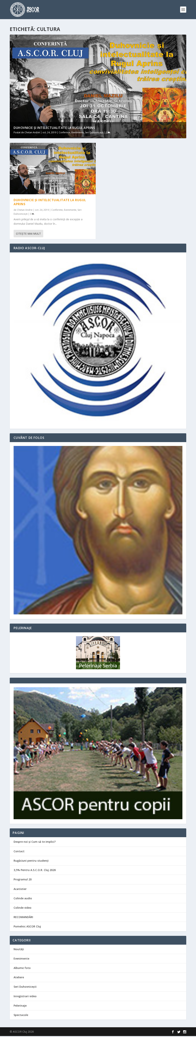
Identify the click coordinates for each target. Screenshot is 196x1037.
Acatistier (20, 889)
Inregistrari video (25, 996)
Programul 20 (23, 879)
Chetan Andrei (32, 132)
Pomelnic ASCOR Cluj (27, 926)
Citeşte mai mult (28, 233)
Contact (19, 851)
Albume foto (22, 968)
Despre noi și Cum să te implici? (35, 841)
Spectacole (21, 1015)
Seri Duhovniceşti (94, 132)
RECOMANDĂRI (23, 917)
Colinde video (22, 907)
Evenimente (77, 132)
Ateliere (19, 977)
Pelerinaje (20, 1005)
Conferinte (64, 132)
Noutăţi (19, 949)
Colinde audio (23, 898)
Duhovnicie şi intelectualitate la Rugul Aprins (54, 128)
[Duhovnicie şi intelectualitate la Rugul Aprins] (53, 168)
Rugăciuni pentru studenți (31, 860)
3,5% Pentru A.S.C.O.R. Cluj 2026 (35, 870)
